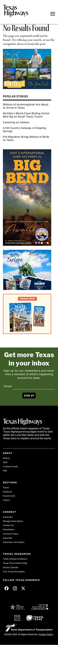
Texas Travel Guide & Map (15, 563)
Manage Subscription (13, 521)
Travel (6, 487)
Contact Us (8, 525)
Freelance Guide (10, 466)
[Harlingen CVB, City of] (27, 289)
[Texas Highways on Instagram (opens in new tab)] (14, 588)
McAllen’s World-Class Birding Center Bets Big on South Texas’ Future (26, 115)
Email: (8, 386)
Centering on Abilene (16, 122)
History (6, 458)
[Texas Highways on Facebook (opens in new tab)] (6, 588)
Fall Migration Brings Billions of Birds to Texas (26, 138)
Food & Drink (9, 496)
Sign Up (29, 395)
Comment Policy (11, 533)
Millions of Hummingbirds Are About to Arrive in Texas (25, 106)
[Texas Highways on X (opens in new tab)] (23, 588)
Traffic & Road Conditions (15, 559)
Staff (5, 462)
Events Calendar (11, 567)
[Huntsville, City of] (27, 88)
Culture (6, 500)
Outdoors (7, 491)
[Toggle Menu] (52, 13)
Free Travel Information (14, 571)
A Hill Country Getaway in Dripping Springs (24, 129)
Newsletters (9, 529)
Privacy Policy (46, 634)
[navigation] (52, 13)
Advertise (7, 538)
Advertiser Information (13, 542)
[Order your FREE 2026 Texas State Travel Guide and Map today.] (27, 333)
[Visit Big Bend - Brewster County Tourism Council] (27, 245)
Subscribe (8, 517)
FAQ (5, 470)
